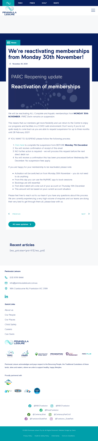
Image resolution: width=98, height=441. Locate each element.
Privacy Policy (27, 436)
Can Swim (9, 334)
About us (9, 310)
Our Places (10, 319)
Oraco (74, 430)
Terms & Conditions (68, 436)
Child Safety (10, 324)
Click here (19, 145)
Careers (8, 329)
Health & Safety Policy (42, 436)
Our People (10, 315)
